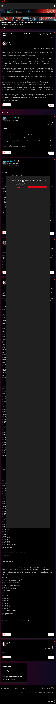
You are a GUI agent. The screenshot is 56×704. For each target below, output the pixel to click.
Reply (51, 105)
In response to (14, 165)
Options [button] (3, 27)
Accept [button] (37, 187)
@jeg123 (5, 128)
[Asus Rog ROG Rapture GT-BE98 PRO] (54, 113)
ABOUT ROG (3, 688)
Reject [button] (18, 187)
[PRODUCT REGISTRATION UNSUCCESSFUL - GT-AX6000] (51, 113)
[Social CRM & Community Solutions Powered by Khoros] (51, 701)
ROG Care (15, 22)
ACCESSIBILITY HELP (21, 688)
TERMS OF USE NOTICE (23, 692)
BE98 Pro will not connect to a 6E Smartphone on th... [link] (12, 24)
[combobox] (28, 15)
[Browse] (3, 6)
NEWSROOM (13, 688)
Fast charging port (5, 670)
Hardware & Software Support (25, 22)
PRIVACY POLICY (31, 692)
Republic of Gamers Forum (6, 22)
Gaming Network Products (37, 22)
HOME (8, 688)
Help (50, 6)
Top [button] (3, 700)
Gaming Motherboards (7, 671)
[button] (4, 104)
